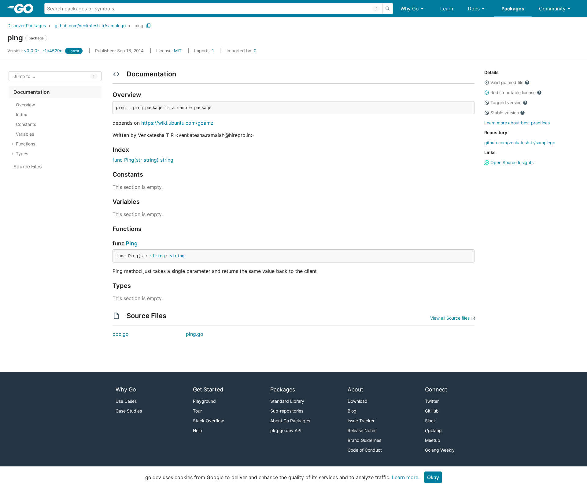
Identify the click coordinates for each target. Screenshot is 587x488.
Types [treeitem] (22, 153)
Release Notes (362, 430)
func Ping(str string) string (143, 160)
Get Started (208, 389)
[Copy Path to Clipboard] (148, 25)
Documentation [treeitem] (31, 92)
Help (197, 430)
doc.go (121, 334)
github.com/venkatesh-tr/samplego (90, 25)
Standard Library (287, 401)
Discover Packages (26, 25)
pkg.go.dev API (285, 430)
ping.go (194, 334)
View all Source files (450, 318)
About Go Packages (290, 420)
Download (357, 401)
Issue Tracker (361, 420)
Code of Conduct (365, 450)
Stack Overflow (208, 420)
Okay (433, 477)
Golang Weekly (440, 450)
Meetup (432, 440)
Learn (446, 9)
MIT (178, 50)
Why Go (410, 9)
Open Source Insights (511, 162)
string (157, 255)
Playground (204, 401)
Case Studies (129, 410)
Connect (436, 389)
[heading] (25, 8)
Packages (512, 9)
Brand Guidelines (364, 440)
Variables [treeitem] (25, 134)
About (355, 389)
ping (139, 25)
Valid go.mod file (507, 82)
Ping (132, 243)
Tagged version (506, 102)
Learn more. (405, 477)
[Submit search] (387, 8)
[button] (486, 82)
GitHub (432, 410)
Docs (474, 9)
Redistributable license (513, 92)
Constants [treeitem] (26, 124)
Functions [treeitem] (25, 143)
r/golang (433, 430)
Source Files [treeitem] (27, 166)
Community (552, 9)
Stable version (504, 112)
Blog (352, 410)
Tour (197, 410)
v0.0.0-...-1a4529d (35, 50)
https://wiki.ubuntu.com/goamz (177, 123)
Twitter (432, 401)
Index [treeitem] (21, 114)
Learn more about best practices (517, 122)
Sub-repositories (286, 410)
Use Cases (126, 401)
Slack (430, 420)
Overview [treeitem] (25, 104)
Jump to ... (24, 76)
